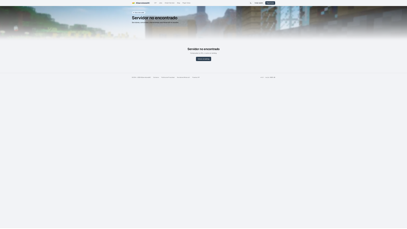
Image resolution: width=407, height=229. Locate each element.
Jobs (160, 3)
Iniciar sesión (259, 3)
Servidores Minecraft (183, 77)
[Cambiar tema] (250, 3)
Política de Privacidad (167, 77)
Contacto (156, 77)
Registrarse (270, 3)
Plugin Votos (186, 3)
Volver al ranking (203, 59)
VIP (155, 3)
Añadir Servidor (170, 3)
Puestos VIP (196, 77)
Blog (178, 3)
